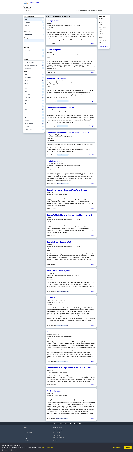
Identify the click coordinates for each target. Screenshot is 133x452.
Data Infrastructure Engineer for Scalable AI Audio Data (69, 368)
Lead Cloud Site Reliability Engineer (61, 107)
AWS (34, 74)
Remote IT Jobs (28, 432)
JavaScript (34, 100)
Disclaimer (56, 440)
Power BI (34, 126)
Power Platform (34, 123)
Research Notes (28, 435)
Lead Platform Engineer (56, 161)
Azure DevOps (34, 77)
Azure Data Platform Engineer (58, 271)
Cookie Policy (56, 435)
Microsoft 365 (34, 129)
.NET (34, 92)
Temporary (34, 28)
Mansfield (34, 53)
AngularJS (34, 120)
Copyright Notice (57, 430)
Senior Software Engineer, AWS (59, 242)
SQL (34, 109)
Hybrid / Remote (34, 34)
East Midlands (34, 56)
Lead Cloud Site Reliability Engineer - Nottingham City (68, 132)
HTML (34, 118)
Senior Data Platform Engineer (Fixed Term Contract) (67, 190)
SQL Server (34, 94)
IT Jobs (25, 427)
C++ (34, 115)
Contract (34, 25)
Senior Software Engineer (34, 65)
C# (34, 103)
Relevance (27, 41)
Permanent (34, 22)
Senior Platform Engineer (57, 78)
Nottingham (34, 50)
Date (26, 44)
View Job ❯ (92, 43)
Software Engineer (54, 332)
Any (34, 19)
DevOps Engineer (53, 21)
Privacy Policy (56, 432)
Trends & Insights (34, 2)
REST (34, 89)
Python (34, 80)
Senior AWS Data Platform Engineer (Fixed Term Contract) (69, 215)
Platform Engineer (34, 62)
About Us (26, 440)
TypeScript (34, 97)
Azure (34, 83)
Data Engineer (34, 68)
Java (34, 86)
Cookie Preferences (58, 437)
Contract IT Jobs (28, 430)
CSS (34, 106)
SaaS (34, 112)
